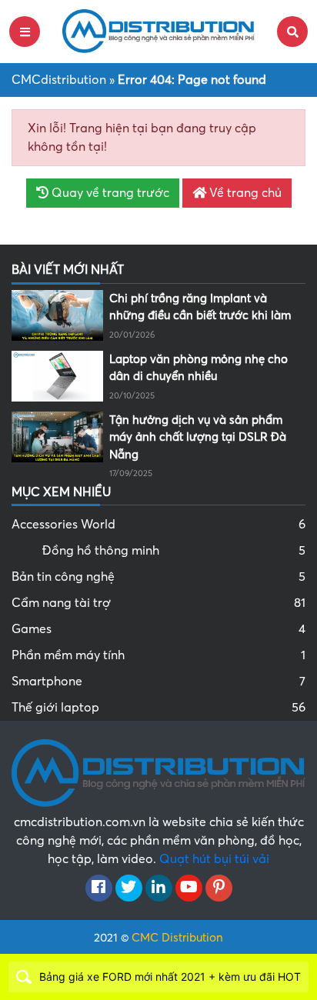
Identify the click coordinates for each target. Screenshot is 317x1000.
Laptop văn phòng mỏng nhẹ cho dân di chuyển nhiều (198, 368)
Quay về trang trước (108, 193)
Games (158, 629)
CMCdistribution (59, 80)
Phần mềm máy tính (158, 655)
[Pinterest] (218, 888)
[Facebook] (98, 888)
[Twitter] (128, 888)
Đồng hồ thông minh (173, 551)
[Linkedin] (158, 888)
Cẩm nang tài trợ (158, 603)
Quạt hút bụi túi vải (214, 859)
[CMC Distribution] (158, 31)
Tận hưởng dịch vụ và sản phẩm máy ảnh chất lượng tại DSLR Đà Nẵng (197, 437)
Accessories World (158, 525)
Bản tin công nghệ (158, 577)
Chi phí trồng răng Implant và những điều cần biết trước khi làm (200, 307)
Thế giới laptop (158, 708)
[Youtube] (188, 888)
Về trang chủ (244, 193)
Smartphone (158, 681)
